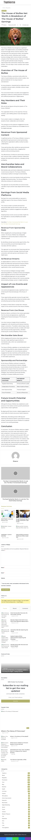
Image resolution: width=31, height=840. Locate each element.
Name (3, 567)
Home (3, 7)
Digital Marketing (6, 804)
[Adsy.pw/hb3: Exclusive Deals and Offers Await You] (23, 529)
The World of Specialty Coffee (18, 759)
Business (4, 786)
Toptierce (4, 773)
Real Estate (4, 802)
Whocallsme (5, 795)
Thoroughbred (5, 827)
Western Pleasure (6, 814)
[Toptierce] (9, 2)
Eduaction (4, 800)
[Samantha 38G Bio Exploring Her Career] (5, 631)
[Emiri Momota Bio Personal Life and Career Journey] (5, 615)
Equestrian (4, 818)
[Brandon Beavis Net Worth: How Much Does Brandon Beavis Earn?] (5, 623)
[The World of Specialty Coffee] (5, 761)
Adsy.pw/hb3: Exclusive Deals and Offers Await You (22, 536)
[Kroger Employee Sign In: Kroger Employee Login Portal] (23, 514)
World (3, 775)
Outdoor (4, 811)
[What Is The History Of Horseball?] (5, 738)
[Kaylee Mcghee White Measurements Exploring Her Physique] (5, 639)
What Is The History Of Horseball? (19, 736)
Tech (3, 782)
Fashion (4, 793)
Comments (25, 608)
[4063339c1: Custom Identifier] (8, 529)
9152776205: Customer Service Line (7, 519)
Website (3, 578)
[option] (15, 665)
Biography (8, 7)
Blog (3, 784)
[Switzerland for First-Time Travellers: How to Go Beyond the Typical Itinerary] (5, 753)
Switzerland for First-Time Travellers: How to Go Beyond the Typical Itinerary (20, 751)
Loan (3, 825)
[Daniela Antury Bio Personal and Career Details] (5, 646)
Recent (15, 608)
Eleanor (4, 24)
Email (2, 572)
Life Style (4, 791)
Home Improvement (6, 798)
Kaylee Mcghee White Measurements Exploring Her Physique (18, 638)
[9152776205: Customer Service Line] (8, 514)
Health (3, 789)
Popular (5, 608)
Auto (3, 820)
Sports (3, 807)
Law (3, 816)
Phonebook (4, 779)
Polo (3, 823)
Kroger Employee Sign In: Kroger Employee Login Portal (22, 520)
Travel (3, 809)
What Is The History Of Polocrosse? (13, 731)
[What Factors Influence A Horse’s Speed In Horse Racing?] (5, 745)
